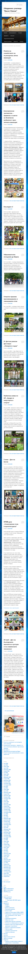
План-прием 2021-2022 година (14, 900)
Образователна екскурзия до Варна (11, 255)
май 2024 (6, 788)
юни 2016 (6, 862)
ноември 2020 (7, 833)
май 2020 (6, 839)
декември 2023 (7, 795)
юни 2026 (6, 763)
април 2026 (6, 766)
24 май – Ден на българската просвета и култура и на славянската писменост (11, 644)
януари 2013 (6, 876)
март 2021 (6, 827)
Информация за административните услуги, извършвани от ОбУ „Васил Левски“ (14, 915)
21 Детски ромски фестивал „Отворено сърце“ (11, 343)
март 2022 (6, 817)
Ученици (21, 41)
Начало (5, 32)
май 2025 (6, 772)
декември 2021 (7, 820)
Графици (7, 906)
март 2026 (6, 768)
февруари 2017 (7, 859)
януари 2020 (6, 844)
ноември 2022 (7, 809)
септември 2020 (7, 836)
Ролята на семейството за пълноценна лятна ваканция (11, 54)
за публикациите (9, 888)
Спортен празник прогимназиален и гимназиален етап (11, 298)
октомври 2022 (7, 810)
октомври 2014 (7, 869)
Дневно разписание (9, 907)
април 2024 (6, 789)
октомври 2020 (7, 835)
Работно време (8, 929)
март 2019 (6, 852)
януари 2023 (6, 806)
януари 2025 (6, 778)
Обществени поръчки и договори (13, 921)
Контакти (12, 35)
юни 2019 (6, 849)
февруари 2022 (7, 818)
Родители (16, 41)
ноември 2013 (7, 870)
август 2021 (6, 826)
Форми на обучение (10, 932)
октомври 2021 (7, 823)
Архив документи (12, 32)
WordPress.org (7, 891)
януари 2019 (6, 855)
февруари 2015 (7, 865)
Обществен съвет (9, 920)
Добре (14, 952)
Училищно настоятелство (11, 930)
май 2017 (6, 858)
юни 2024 (6, 786)
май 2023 (6, 800)
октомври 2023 (7, 798)
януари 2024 (6, 794)
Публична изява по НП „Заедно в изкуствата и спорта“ (11, 399)
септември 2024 (7, 785)
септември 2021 (7, 824)
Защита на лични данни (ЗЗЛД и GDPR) (14, 912)
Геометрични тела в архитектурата (11, 608)
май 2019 (6, 850)
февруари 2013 (7, 875)
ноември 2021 (7, 821)
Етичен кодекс (8, 910)
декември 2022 (7, 807)
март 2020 (6, 843)
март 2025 (6, 775)
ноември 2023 (7, 797)
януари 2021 (6, 830)
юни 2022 (6, 814)
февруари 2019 (7, 853)
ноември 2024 (7, 781)
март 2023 (6, 803)
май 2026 (6, 765)
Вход (5, 887)
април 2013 (6, 873)
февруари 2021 (7, 829)
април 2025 (6, 774)
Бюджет (7, 904)
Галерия (20, 32)
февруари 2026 (7, 769)
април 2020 (6, 841)
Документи (6, 35)
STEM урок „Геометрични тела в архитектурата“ (11, 524)
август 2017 (6, 856)
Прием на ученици (8, 41)
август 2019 (6, 847)
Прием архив (8, 898)
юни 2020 (6, 838)
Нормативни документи (10, 918)
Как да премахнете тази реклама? (18, 732)
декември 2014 (7, 867)
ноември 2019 (7, 846)
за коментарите (8, 890)
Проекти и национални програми (13, 927)
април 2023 (6, 801)
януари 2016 (6, 864)
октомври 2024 (7, 783)
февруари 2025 (7, 777)
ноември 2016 (7, 861)
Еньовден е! (8, 207)
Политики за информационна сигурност (14, 923)
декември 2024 (7, 780)
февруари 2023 (7, 804)
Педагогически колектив (9, 38)
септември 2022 (7, 812)
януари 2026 (6, 771)
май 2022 (6, 815)
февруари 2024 (7, 792)
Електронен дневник (10, 909)
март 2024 (6, 791)
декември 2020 (7, 832)
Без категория (13, 105)
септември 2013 (7, 872)
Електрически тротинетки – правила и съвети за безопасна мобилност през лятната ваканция (10, 116)
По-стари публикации (9, 710)
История (6, 933)
